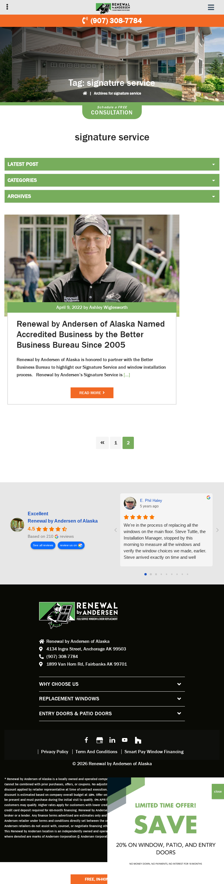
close (218, 791)
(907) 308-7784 (116, 20)
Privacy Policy (54, 752)
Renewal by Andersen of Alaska (63, 520)
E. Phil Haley (151, 500)
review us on (68, 545)
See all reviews (43, 545)
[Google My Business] (99, 739)
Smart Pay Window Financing (154, 752)
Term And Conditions (96, 752)
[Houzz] (137, 739)
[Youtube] (124, 739)
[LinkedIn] (112, 739)
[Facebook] (86, 739)
